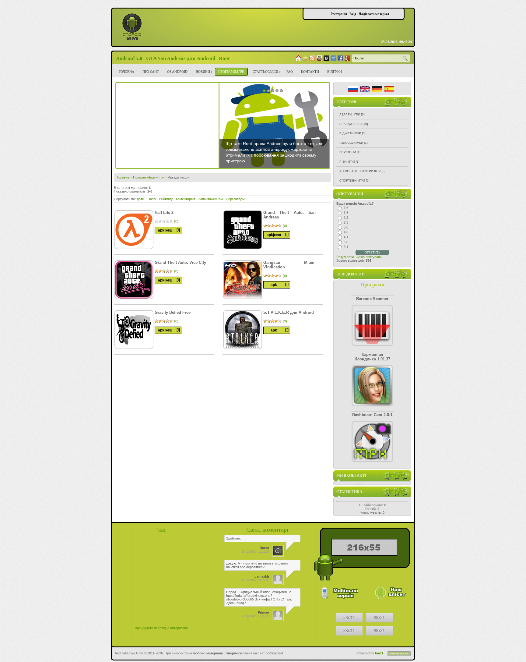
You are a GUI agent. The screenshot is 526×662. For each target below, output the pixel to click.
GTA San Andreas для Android (180, 58)
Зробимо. (233, 538)
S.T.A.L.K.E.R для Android (288, 312)
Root (224, 58)
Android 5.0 (129, 58)
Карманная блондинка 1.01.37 (372, 356)
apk (161, 230)
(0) (176, 221)
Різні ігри (347, 161)
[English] (365, 89)
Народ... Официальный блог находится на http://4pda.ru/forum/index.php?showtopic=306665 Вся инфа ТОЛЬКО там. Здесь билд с (259, 597)
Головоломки (351, 142)
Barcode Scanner (372, 298)
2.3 (346, 222)
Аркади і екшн (351, 124)
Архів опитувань (369, 257)
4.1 (346, 237)
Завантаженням (210, 199)
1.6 (346, 212)
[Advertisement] (167, 125)
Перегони (347, 152)
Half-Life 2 (164, 212)
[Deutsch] (377, 89)
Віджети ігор (350, 133)
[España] (389, 89)
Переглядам (235, 199)
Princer (263, 612)
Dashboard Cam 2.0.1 (372, 414)
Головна (123, 177)
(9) (285, 321)
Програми (372, 285)
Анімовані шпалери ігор (360, 171)
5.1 (346, 247)
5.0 (346, 242)
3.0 (346, 227)
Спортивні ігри (352, 180)
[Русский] (353, 89)
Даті (140, 199)
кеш (168, 230)
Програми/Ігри (144, 177)
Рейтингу (166, 199)
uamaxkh (261, 576)
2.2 (346, 217)
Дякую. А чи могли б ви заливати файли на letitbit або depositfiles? (257, 565)
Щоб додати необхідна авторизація (161, 628)
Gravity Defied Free (173, 312)
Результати (345, 257)
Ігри (161, 177)
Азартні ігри (349, 114)
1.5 (346, 208)
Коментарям (185, 199)
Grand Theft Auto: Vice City (180, 262)
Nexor (264, 548)
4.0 (346, 232)
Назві (152, 199)
